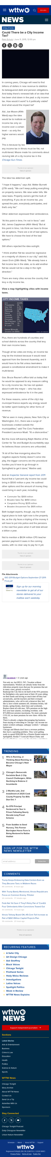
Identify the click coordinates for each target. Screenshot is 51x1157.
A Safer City (12, 953)
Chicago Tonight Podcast (12, 1126)
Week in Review (14, 991)
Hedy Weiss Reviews (17, 975)
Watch (20, 1143)
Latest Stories (8, 1040)
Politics (8, 28)
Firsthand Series (15, 972)
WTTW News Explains (18, 994)
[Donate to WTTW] (25, 1147)
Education (6, 1056)
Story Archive (7, 1087)
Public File (37, 1154)
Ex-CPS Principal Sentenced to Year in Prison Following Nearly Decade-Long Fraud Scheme (17, 812)
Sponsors (6, 1107)
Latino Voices (13, 983)
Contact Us (6, 1095)
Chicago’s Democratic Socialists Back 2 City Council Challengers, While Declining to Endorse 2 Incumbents (19, 778)
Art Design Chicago (16, 957)
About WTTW (30, 1143)
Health (4, 1060)
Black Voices (13, 964)
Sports (5, 1071)
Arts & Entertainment (10, 1044)
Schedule (11, 1143)
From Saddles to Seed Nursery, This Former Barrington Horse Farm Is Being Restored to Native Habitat (18, 830)
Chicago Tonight (14, 968)
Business (5, 1048)
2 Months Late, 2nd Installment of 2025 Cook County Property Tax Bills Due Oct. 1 (18, 795)
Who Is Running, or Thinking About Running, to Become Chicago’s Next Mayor (19, 761)
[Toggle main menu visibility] (4, 9)
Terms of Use (27, 1154)
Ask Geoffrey (13, 960)
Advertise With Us (9, 1103)
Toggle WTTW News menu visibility (48, 20)
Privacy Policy (15, 1154)
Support (40, 1143)
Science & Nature (9, 1068)
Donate (43, 10)
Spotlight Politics (15, 987)
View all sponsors (25, 171)
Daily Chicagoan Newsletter (13, 1130)
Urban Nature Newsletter (12, 1134)
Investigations (13, 979)
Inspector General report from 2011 (27, 475)
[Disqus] (25, 638)
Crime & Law (7, 1052)
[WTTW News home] (13, 19)
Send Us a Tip (8, 1099)
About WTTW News (10, 1091)
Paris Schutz (7, 39)
